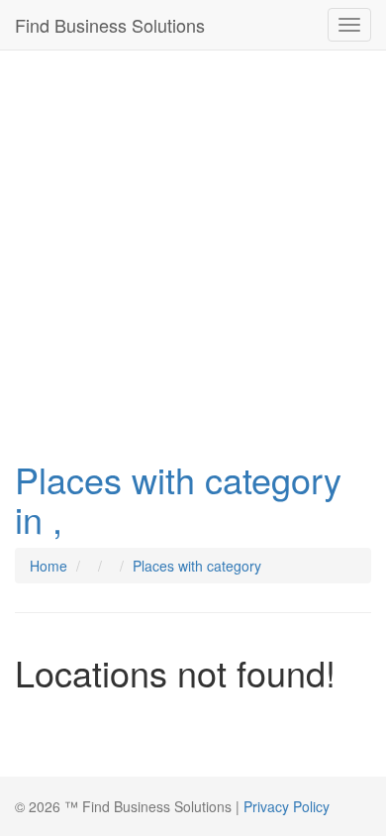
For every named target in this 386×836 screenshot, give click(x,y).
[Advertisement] (193, 249)
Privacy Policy (286, 806)
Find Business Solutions (110, 25)
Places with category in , (178, 499)
